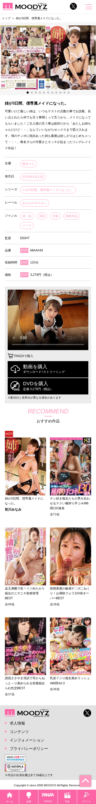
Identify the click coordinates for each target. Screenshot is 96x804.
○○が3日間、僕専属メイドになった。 (48, 190)
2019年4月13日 (33, 177)
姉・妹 (26, 216)
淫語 (42, 216)
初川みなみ (13, 509)
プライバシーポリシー (29, 748)
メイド (26, 225)
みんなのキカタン (34, 203)
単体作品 (72, 216)
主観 (55, 216)
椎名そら (28, 164)
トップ (6, 18)
